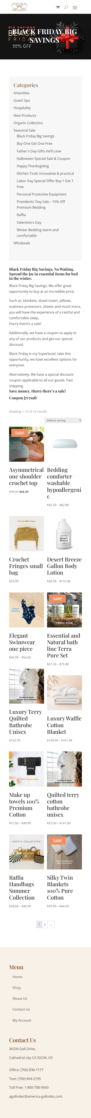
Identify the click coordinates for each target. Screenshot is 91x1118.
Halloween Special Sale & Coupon (43, 158)
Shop (16, 987)
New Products (25, 115)
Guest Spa (22, 100)
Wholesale (22, 243)
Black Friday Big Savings (35, 136)
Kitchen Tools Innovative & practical (45, 173)
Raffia (21, 214)
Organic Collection (28, 123)
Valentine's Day (29, 222)
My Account (21, 1020)
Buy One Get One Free (34, 143)
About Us (19, 998)
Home (17, 977)
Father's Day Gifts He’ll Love (39, 151)
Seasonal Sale (24, 130)
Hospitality (22, 107)
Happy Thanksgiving (33, 166)
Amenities (21, 93)
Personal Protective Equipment (41, 194)
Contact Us (21, 1009)
